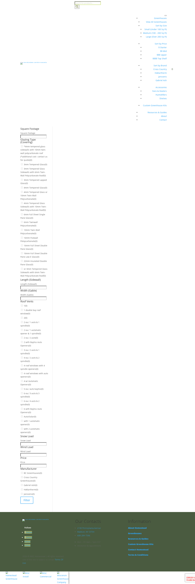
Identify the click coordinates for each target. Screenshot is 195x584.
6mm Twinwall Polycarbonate (82, 170)
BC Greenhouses (76, 318)
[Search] (77, 7)
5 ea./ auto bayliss (76, 263)
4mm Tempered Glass (78, 155)
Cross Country (160, 69)
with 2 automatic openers (80, 285)
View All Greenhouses (156, 22)
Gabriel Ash (161, 80)
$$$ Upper (162, 54)
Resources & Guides (157, 112)
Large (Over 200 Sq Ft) (156, 36)
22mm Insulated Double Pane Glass (85, 189)
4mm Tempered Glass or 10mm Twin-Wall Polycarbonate (95, 159)
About (164, 116)
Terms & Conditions (138, 554)
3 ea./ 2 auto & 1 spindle (79, 244)
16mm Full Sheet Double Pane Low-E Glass (88, 185)
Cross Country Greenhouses (81, 322)
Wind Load (66, 303)
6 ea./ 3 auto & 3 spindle (79, 266)
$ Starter (162, 47)
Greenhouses (160, 18)
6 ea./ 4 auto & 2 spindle (79, 270)
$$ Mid (163, 51)
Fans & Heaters (159, 91)
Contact (163, 119)
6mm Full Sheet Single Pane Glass (84, 166)
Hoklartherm (161, 73)
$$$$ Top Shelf (160, 58)
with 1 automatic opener (79, 281)
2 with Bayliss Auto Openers (81, 240)
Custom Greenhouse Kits (155, 105)
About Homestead (137, 528)
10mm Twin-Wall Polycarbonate (83, 174)
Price (63, 310)
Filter (27, 500)
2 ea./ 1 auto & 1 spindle (79, 229)
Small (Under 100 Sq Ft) (155, 29)
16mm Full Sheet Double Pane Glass (85, 181)
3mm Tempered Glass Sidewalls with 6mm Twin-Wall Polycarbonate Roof (102, 148)
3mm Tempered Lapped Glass (82, 152)
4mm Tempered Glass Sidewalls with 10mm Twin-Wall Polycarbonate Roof (103, 163)
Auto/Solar (73, 277)
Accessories (161, 87)
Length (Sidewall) (69, 203)
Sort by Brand (160, 65)
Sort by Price (161, 43)
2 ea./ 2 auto (74, 237)
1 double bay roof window (80, 222)
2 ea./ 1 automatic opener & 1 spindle (86, 233)
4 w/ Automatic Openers (79, 259)
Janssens (162, 76)
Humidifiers (161, 94)
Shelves (163, 98)
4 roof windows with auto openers (84, 255)
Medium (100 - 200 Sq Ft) (155, 33)
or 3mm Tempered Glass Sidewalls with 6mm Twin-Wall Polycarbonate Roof (104, 192)
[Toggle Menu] (165, 15)
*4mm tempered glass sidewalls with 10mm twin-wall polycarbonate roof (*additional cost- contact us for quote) (33, 153)
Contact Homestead (138, 549)
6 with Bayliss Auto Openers (81, 274)
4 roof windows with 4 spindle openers (86, 251)
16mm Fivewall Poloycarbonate (82, 177)
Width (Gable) (67, 211)
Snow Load (66, 296)
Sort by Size (161, 25)
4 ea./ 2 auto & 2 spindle (79, 248)
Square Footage (68, 129)
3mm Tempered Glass (78, 144)
